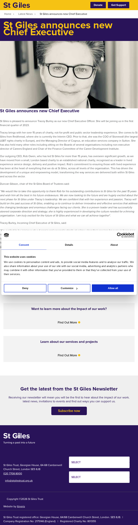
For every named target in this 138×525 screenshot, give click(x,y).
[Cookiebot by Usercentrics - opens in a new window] (119, 235)
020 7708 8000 (12, 473)
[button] (69, 322)
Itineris (21, 506)
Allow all (113, 288)
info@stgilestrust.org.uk (19, 480)
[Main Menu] (133, 5)
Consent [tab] (24, 244)
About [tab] (114, 244)
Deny (25, 288)
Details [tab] (69, 244)
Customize (67, 288)
